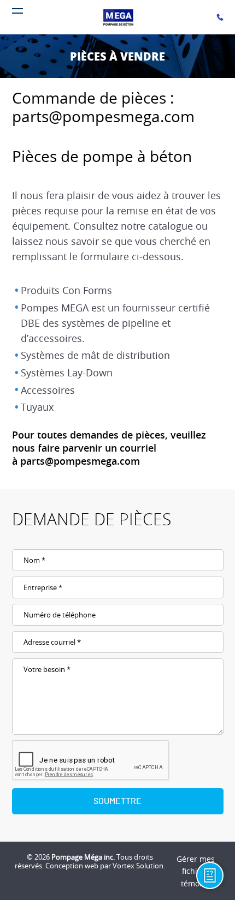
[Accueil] (119, 17)
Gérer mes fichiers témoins (196, 871)
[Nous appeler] (220, 17)
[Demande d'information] (210, 875)
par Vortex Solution (131, 866)
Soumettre (117, 801)
